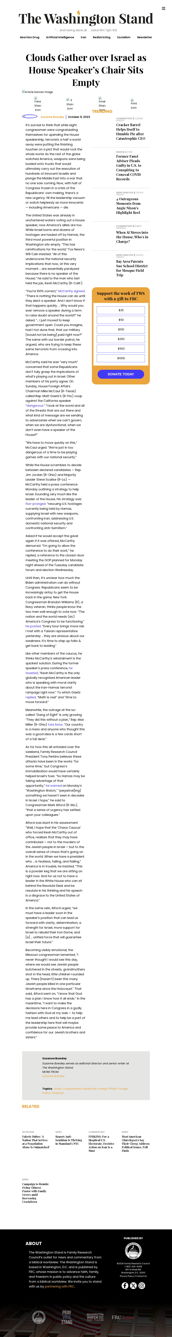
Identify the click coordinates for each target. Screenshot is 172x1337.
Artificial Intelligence (60, 37)
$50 (121, 320)
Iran (83, 37)
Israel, (58, 1089)
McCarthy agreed (71, 291)
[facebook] (37, 104)
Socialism (123, 37)
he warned (54, 786)
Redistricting (101, 37)
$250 (120, 339)
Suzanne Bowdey (52, 117)
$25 (121, 310)
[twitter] (70, 104)
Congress (57, 1093)
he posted (33, 626)
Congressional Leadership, (80, 1089)
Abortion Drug (29, 37)
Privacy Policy (127, 1276)
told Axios (55, 724)
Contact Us (141, 1276)
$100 (121, 329)
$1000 (121, 358)
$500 (121, 349)
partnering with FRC (59, 1286)
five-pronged (36, 504)
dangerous (35, 405)
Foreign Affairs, (108, 1089)
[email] (102, 104)
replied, (31, 697)
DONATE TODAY (121, 374)
